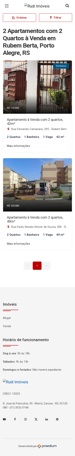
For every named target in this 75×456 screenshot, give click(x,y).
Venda (7, 326)
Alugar (7, 318)
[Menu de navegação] (7, 6)
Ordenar (21, 17)
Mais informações (18, 146)
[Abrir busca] (67, 6)
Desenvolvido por (27, 446)
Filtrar (58, 17)
